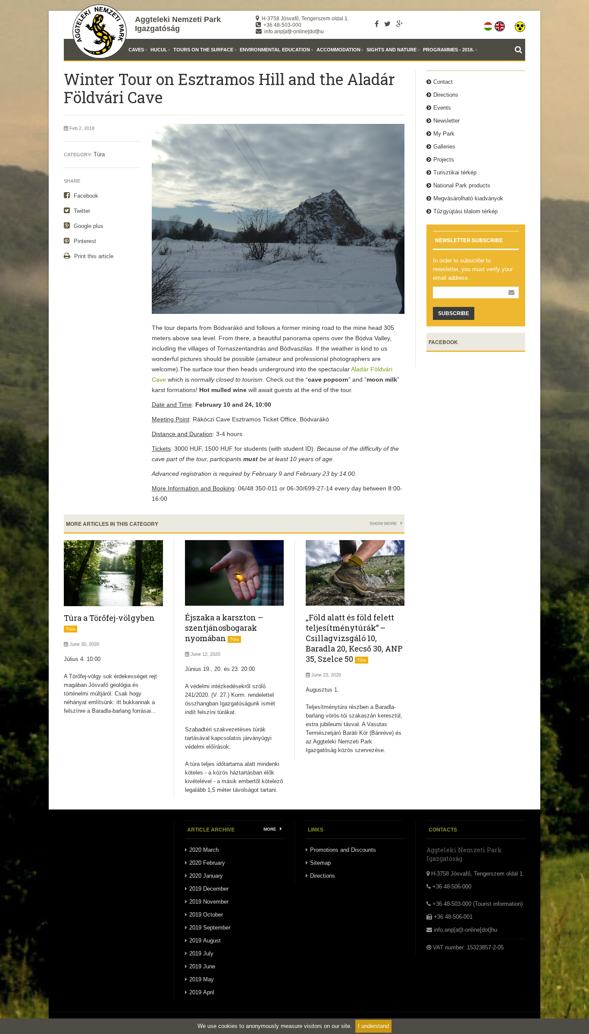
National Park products (461, 185)
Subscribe (453, 313)
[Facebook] (377, 23)
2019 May (201, 979)
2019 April (201, 992)
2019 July (201, 953)
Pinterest (84, 241)
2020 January (206, 876)
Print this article (92, 256)
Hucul (158, 49)
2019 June (202, 966)
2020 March (204, 850)
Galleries (444, 146)
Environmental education (275, 49)
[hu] (489, 25)
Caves (136, 49)
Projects (443, 159)
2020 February (207, 863)
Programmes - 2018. (448, 49)
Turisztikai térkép (454, 172)
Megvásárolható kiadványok (468, 198)
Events (442, 107)
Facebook (85, 196)
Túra (99, 154)
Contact (443, 82)
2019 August (205, 940)
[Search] (520, 49)
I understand (373, 1026)
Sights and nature (392, 49)
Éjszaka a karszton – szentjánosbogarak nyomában (224, 627)
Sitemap (320, 863)
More (270, 829)
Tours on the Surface (203, 49)
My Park (443, 133)
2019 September (209, 927)
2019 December (209, 888)
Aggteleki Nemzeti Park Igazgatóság (178, 24)
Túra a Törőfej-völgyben (109, 618)
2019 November (209, 901)
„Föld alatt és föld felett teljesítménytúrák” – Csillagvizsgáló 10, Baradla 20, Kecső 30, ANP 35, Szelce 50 (354, 638)
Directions (445, 95)
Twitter (81, 211)
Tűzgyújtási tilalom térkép (465, 211)
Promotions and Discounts (343, 850)
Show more (384, 523)
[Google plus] (399, 23)
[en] (500, 25)
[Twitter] (387, 23)
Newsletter (446, 120)
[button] (520, 25)
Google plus (87, 226)
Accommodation (338, 49)
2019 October (206, 914)
